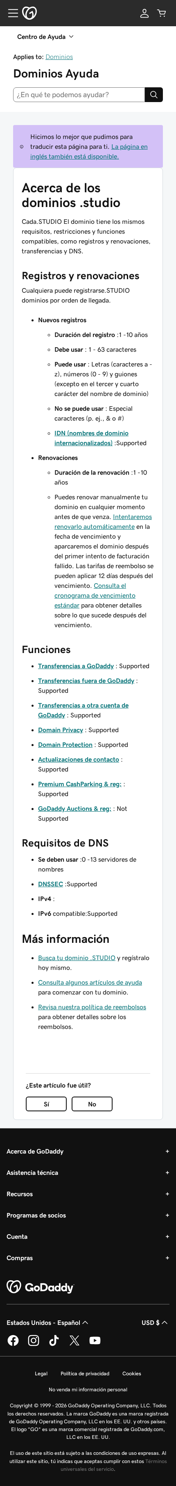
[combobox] (79, 94)
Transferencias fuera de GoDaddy (86, 680)
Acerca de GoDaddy (35, 1151)
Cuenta (17, 1236)
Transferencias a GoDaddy (76, 665)
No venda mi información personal (88, 1389)
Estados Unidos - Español (43, 1322)
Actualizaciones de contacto (78, 759)
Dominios (59, 56)
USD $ (151, 1322)
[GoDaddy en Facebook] (13, 1344)
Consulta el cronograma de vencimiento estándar (94, 595)
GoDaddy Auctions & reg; (74, 808)
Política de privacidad (85, 1373)
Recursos (20, 1193)
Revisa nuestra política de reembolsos (92, 1007)
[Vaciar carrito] (161, 13)
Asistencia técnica (32, 1172)
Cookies (131, 1373)
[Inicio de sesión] (144, 13)
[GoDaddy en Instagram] (33, 1344)
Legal (41, 1373)
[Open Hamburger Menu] (10, 13)
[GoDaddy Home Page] (40, 1287)
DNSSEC (50, 884)
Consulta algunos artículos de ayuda (90, 982)
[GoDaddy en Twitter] (74, 1344)
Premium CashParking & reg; (80, 784)
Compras (20, 1257)
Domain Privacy (60, 729)
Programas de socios (36, 1215)
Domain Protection (65, 744)
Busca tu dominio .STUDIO (76, 957)
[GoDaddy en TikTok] (54, 1344)
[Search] (154, 94)
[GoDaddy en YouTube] (95, 1344)
